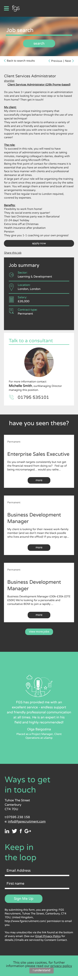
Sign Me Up (23, 898)
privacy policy (61, 966)
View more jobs (39, 631)
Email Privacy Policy (48, 936)
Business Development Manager (34, 518)
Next (68, 61)
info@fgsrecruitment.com (27, 822)
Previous (56, 61)
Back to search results (21, 60)
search (39, 43)
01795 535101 (33, 397)
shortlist (9, 81)
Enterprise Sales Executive (38, 454)
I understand (41, 970)
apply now (39, 243)
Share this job (12, 252)
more (39, 480)
